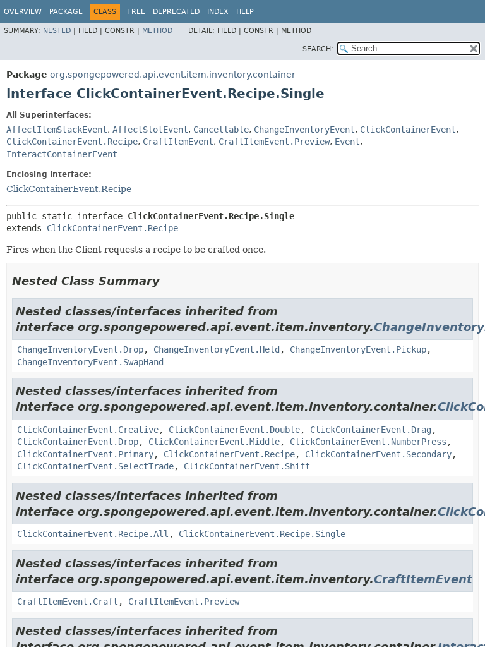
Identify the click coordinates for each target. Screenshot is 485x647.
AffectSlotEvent (150, 129)
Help (245, 12)
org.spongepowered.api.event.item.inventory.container (173, 75)
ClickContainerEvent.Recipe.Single (262, 534)
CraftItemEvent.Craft (67, 601)
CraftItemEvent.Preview (274, 141)
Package (66, 12)
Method (157, 31)
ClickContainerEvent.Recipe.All (93, 534)
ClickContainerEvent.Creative (88, 430)
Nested (57, 31)
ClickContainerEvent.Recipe (72, 141)
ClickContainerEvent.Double (234, 430)
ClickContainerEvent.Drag (370, 430)
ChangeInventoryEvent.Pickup (358, 349)
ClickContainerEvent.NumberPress (368, 442)
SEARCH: (317, 49)
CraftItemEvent (178, 141)
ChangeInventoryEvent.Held (216, 349)
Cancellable (221, 129)
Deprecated (176, 12)
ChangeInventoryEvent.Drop (80, 349)
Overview (23, 12)
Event (347, 141)
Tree (136, 12)
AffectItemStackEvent (56, 129)
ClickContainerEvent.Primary (85, 454)
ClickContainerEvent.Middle (214, 442)
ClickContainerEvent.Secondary (378, 454)
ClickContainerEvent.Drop (77, 442)
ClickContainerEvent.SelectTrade (95, 466)
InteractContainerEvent (61, 154)
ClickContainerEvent (408, 129)
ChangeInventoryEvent (304, 129)
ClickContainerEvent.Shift (247, 466)
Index (218, 12)
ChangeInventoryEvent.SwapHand (90, 362)
